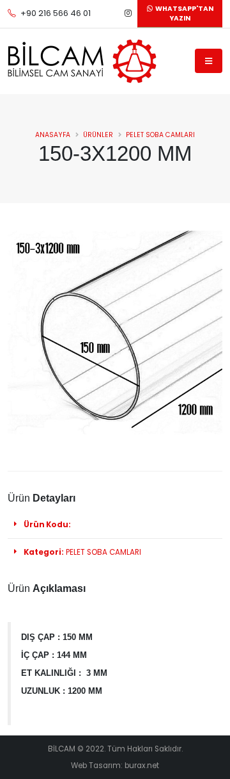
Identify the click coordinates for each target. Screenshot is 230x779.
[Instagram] (128, 13)
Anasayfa (52, 135)
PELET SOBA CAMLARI (160, 135)
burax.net (142, 765)
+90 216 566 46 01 (55, 13)
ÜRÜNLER (98, 135)
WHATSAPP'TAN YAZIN (183, 14)
